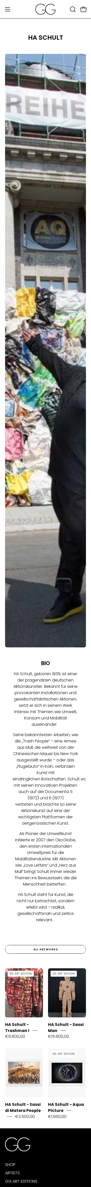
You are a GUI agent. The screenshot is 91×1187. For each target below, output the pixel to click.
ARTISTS (12, 1173)
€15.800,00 (58, 1036)
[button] (72, 9)
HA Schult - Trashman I (17, 1028)
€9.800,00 (15, 1036)
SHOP (10, 1165)
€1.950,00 (57, 1116)
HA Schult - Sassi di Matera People (23, 1107)
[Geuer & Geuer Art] (45, 9)
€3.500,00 (25, 1116)
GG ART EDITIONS (21, 1181)
